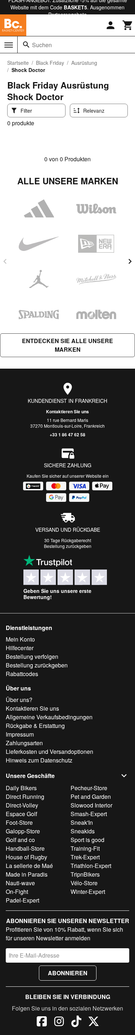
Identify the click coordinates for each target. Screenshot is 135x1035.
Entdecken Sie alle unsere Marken (67, 345)
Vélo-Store (84, 883)
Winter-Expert (88, 891)
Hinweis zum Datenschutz (39, 760)
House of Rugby (26, 857)
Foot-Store (19, 822)
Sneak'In (82, 822)
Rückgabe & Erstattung (35, 725)
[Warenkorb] (128, 25)
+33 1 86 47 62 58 (67, 434)
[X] (93, 1022)
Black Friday (50, 62)
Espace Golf (21, 814)
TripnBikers (85, 874)
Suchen (42, 45)
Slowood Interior (91, 805)
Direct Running (25, 796)
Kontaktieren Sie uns (67, 411)
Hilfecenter (19, 648)
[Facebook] (42, 1022)
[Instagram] (59, 1022)
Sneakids (83, 831)
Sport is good (87, 840)
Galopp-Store (23, 831)
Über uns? (19, 700)
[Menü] (8, 45)
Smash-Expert (89, 814)
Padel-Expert (22, 900)
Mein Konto (20, 639)
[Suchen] (26, 44)
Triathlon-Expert (91, 865)
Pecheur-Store (89, 788)
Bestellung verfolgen (32, 656)
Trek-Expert (85, 857)
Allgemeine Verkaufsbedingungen (49, 717)
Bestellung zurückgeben (67, 546)
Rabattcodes (22, 674)
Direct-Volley (22, 805)
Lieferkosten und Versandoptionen (49, 751)
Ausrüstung (84, 62)
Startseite (18, 62)
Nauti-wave (20, 883)
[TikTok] (76, 1022)
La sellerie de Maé (29, 865)
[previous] (5, 261)
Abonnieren (67, 973)
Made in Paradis (27, 874)
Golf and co (20, 840)
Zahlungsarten (24, 743)
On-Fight (17, 891)
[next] (130, 261)
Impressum (20, 734)
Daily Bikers (21, 788)
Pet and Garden (91, 796)
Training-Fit (85, 848)
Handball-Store (25, 848)
